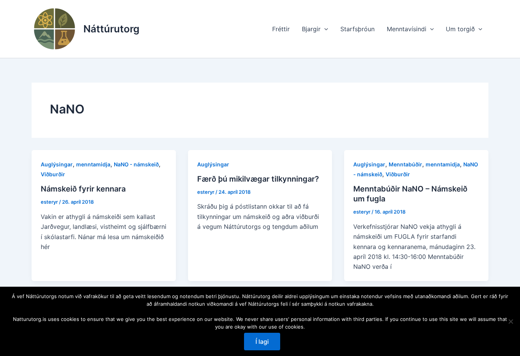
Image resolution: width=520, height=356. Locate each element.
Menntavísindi (406, 29)
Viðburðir (53, 174)
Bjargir (311, 29)
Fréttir (281, 29)
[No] (510, 321)
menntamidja (93, 164)
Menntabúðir (405, 164)
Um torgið (460, 29)
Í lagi (262, 341)
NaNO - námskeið (136, 164)
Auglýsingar (57, 164)
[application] (324, 29)
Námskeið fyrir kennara (83, 188)
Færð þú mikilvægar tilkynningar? (258, 179)
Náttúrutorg (111, 29)
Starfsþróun (357, 29)
